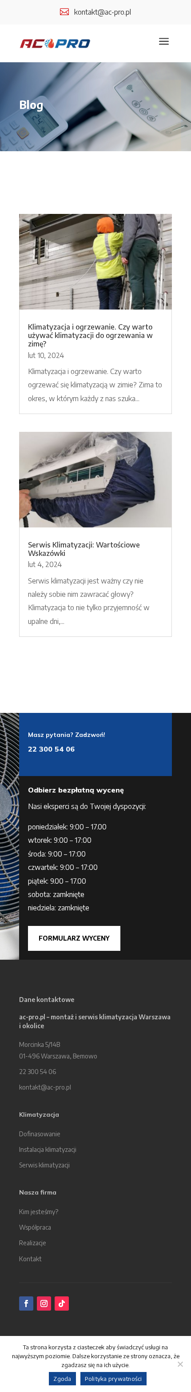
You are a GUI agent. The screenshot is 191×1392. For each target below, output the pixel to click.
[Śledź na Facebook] (26, 1303)
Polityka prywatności (113, 1378)
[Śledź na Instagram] (44, 1303)
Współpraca (35, 1227)
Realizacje (32, 1243)
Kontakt (30, 1259)
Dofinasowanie (39, 1134)
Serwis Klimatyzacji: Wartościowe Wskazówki (84, 549)
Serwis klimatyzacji (44, 1165)
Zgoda (62, 1378)
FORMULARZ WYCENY (74, 938)
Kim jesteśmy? (38, 1211)
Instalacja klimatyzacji (47, 1149)
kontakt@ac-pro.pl (102, 12)
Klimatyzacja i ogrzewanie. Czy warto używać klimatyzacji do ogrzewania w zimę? (90, 335)
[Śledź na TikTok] (62, 1303)
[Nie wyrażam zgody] (179, 1364)
